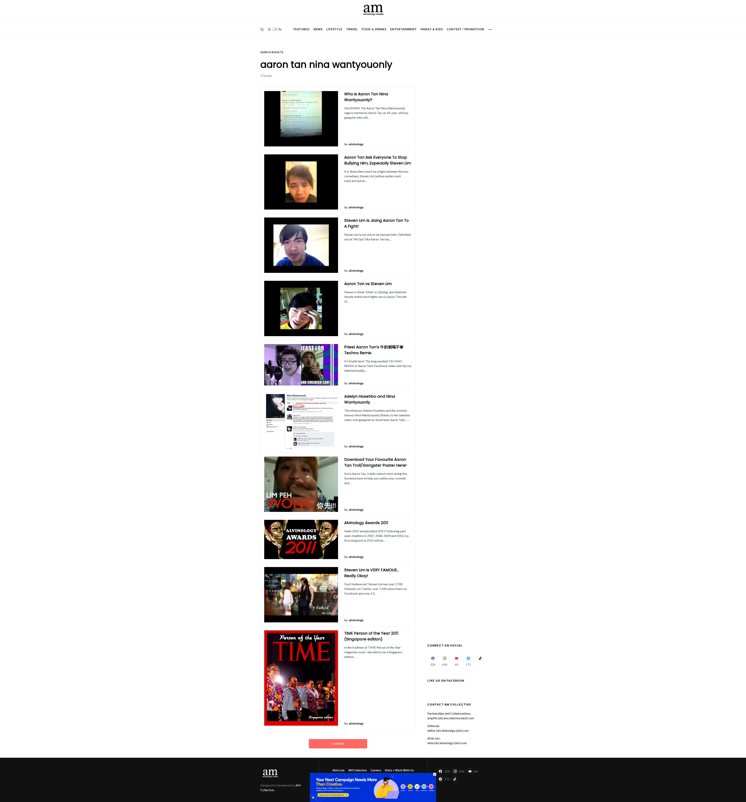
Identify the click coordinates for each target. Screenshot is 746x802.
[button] (262, 29)
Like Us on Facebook (446, 680)
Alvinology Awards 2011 (366, 522)
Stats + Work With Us (399, 770)
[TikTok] (480, 660)
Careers (376, 770)
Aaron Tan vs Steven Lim (368, 283)
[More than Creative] (373, 787)
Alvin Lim (338, 770)
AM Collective (357, 770)
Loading (338, 743)
